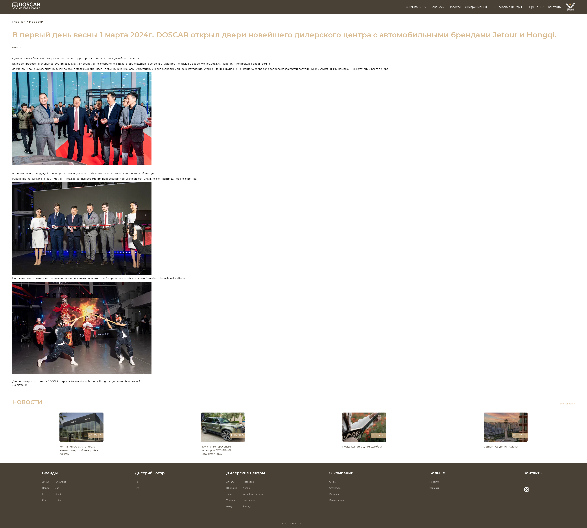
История (334, 494)
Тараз (229, 494)
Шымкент (231, 488)
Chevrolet (60, 481)
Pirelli (137, 488)
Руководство (336, 500)
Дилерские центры (508, 7)
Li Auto (59, 500)
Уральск (230, 500)
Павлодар (248, 481)
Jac (57, 488)
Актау (229, 506)
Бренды (535, 7)
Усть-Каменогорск (253, 494)
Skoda (58, 494)
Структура (335, 488)
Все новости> (567, 403)
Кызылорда (249, 500)
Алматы (230, 481)
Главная (19, 22)
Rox (44, 500)
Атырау (247, 506)
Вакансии (438, 7)
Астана (247, 488)
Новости (455, 7)
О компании (414, 7)
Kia (43, 494)
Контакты (554, 7)
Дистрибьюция (476, 7)
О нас (332, 481)
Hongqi (46, 488)
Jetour (45, 481)
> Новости (34, 22)
